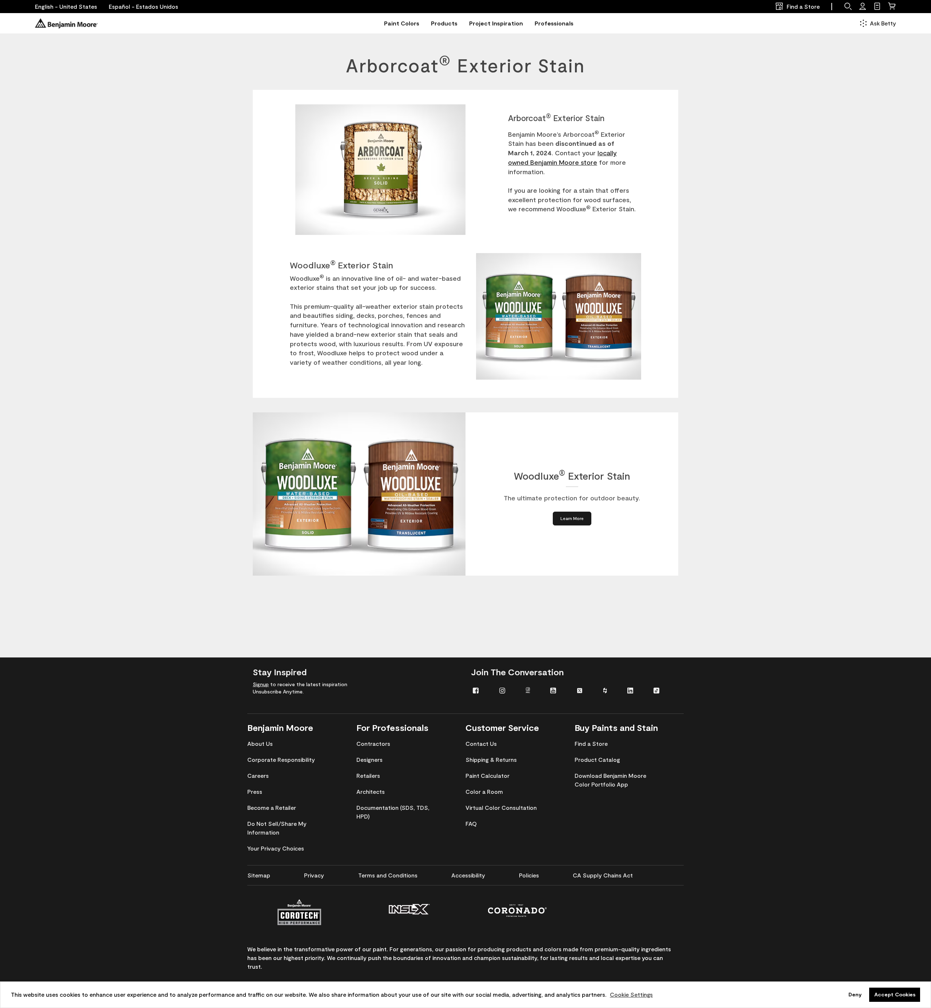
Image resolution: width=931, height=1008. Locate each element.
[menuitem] (480, 690)
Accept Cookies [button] (894, 994)
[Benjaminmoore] (66, 23)
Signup (261, 684)
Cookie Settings (631, 994)
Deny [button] (855, 994)
